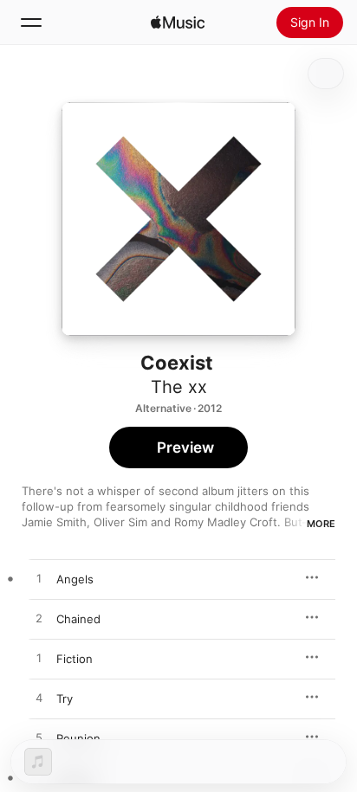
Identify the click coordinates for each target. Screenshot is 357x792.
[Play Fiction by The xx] (39, 658)
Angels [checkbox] (75, 579)
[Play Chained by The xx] (39, 619)
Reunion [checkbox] (78, 738)
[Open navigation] (31, 22)
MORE (321, 524)
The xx (179, 387)
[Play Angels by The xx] (39, 579)
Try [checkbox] (64, 698)
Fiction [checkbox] (74, 659)
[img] (177, 22)
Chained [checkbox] (78, 619)
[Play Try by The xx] (39, 698)
